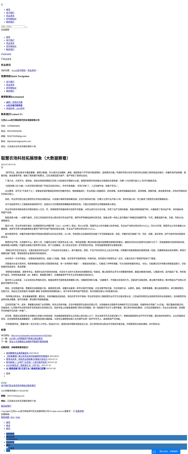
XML (18, 417)
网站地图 (5, 417)
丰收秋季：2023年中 (15, 108)
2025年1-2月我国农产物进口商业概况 (26, 338)
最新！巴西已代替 (14, 102)
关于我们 (10, 13)
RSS (12, 417)
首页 (8, 10)
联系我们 (10, 22)
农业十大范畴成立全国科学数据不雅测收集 (28, 341)
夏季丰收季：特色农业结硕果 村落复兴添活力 (27, 359)
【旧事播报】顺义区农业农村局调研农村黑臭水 (27, 356)
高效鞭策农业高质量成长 (17, 353)
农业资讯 (10, 16)
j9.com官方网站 (18, 70)
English (8, 54)
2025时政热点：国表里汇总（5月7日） (23, 365)
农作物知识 (11, 19)
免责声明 (80, 411)
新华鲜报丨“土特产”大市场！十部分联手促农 (26, 362)
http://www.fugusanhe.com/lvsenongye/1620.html (31, 335)
